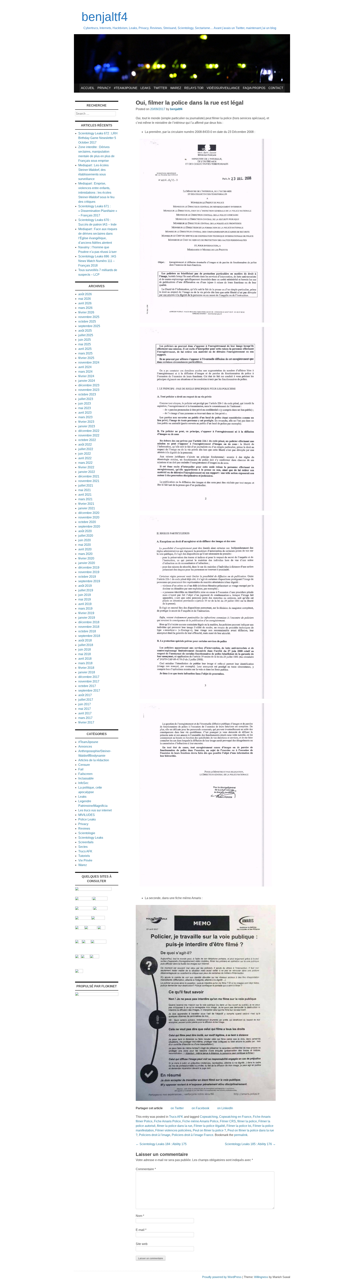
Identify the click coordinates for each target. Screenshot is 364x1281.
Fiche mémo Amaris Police (200, 1121)
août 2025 (85, 330)
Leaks (145, 88)
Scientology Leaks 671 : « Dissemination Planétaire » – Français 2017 (97, 211)
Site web (141, 1244)
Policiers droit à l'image (154, 1135)
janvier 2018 (86, 672)
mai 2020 (84, 544)
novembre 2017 (88, 681)
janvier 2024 (86, 380)
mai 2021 (84, 490)
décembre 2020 (88, 512)
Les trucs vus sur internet (95, 810)
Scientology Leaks (90, 837)
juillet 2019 (85, 590)
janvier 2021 (86, 508)
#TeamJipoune (125, 88)
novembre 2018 (88, 626)
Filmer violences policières (173, 1130)
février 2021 (86, 503)
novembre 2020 (88, 517)
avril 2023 (85, 412)
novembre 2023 (88, 389)
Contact (275, 88)
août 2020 (85, 531)
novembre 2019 (88, 572)
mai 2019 (84, 599)
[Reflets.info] (100, 909)
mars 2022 (85, 462)
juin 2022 (84, 453)
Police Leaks (87, 819)
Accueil (87, 88)
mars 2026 (85, 307)
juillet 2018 (85, 645)
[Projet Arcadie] (98, 942)
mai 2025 (84, 344)
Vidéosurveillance (223, 88)
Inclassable (86, 778)
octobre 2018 (87, 631)
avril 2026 (85, 303)
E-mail (141, 1229)
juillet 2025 (85, 335)
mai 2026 (84, 298)
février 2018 (86, 667)
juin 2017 (84, 704)
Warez (175, 88)
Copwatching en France (235, 1116)
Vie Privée (85, 860)
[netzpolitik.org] (93, 889)
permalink (240, 1135)
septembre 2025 (89, 326)
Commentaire (146, 1169)
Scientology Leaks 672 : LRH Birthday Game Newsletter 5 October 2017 (98, 138)
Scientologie (86, 833)
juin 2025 (84, 339)
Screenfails (85, 842)
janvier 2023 (86, 426)
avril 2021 (85, 494)
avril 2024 (85, 367)
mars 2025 (85, 353)
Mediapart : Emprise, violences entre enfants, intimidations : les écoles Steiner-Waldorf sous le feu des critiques (96, 192)
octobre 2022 (87, 440)
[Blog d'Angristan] (83, 918)
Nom (140, 1215)
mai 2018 (84, 654)
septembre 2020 (89, 526)
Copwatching (209, 1116)
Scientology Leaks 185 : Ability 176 (250, 1144)
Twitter (160, 88)
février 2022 (86, 467)
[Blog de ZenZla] (98, 918)
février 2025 (86, 358)
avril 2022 (85, 458)
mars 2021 (85, 499)
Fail (80, 769)
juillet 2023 (85, 399)
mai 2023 (84, 408)
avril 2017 (85, 713)
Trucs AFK (176, 1116)
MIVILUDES (86, 814)
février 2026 (86, 312)
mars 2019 (85, 608)
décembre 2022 (88, 430)
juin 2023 (84, 403)
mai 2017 (84, 708)
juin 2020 (84, 540)
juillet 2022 (85, 449)
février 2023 (86, 421)
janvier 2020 (86, 563)
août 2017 (85, 695)
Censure (84, 764)
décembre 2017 (88, 676)
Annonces (85, 746)
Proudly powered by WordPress (222, 1277)
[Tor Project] (78, 942)
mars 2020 (85, 553)
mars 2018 (85, 663)
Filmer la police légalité (209, 1125)
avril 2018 (85, 658)
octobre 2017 (87, 686)
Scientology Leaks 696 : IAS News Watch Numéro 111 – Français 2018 (97, 261)
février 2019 (86, 613)
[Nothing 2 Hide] (79, 971)
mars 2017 (85, 717)
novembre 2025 (88, 317)
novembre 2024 (88, 362)
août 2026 (85, 294)
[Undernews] (83, 909)
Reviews (84, 828)
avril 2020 (85, 549)
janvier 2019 (86, 617)
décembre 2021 (88, 476)
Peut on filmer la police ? (209, 1130)
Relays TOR (194, 88)
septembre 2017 (89, 690)
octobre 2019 (87, 576)
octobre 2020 (87, 522)
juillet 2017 (85, 699)
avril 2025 (85, 348)
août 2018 (85, 640)
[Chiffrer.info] (85, 957)
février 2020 (86, 558)
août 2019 (85, 585)
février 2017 (86, 722)
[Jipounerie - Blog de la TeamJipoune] (99, 899)
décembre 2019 (88, 567)
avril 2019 (85, 604)
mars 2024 (85, 371)
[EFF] (101, 928)
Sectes (83, 846)
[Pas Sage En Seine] (78, 957)
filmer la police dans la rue (174, 1125)
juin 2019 (84, 594)
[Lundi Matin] (83, 899)
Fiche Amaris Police (167, 1121)
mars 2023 (85, 417)
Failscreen (85, 773)
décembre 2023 (88, 385)
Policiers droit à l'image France (192, 1135)
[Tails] (80, 928)
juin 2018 (84, 649)
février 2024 (86, 376)
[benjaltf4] (182, 82)
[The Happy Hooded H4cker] (86, 942)
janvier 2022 (86, 471)
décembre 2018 (88, 622)
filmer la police (247, 1121)
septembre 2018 (89, 635)
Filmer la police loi (239, 1125)
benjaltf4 (105, 17)
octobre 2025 (87, 321)
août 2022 (85, 444)
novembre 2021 (88, 481)
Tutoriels (84, 855)
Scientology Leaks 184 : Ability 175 (161, 1144)
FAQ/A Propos (254, 88)
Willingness (261, 1277)
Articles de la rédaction (93, 760)
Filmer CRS (228, 1121)
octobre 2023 (87, 394)
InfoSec (83, 783)
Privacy (104, 88)
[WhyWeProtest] (91, 928)
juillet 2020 (85, 535)
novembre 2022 (88, 435)
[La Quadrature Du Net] (94, 957)
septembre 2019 (89, 581)
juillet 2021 (85, 485)
